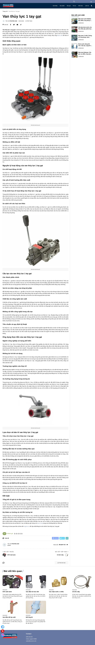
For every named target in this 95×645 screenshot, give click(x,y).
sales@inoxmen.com (31, 641)
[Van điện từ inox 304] (36, 581)
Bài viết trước (9, 551)
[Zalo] (2, 626)
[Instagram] (65, 544)
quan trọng (40, 523)
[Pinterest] (64, 544)
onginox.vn (27, 526)
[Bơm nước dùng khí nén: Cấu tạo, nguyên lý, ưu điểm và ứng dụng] (74, 46)
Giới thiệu (55, 5)
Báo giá (69, 5)
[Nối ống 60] (36, 607)
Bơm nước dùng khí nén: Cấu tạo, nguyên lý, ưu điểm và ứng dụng (85, 45)
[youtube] (67, 544)
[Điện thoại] (2, 631)
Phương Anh (13, 21)
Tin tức (74, 5)
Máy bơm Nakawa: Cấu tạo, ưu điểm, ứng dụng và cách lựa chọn (85, 54)
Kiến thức (80, 5)
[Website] (61, 544)
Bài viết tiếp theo (61, 551)
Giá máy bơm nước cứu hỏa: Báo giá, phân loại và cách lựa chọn (85, 29)
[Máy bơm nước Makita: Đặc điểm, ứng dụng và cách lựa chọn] (74, 21)
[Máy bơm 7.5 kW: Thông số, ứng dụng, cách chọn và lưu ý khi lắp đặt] (74, 38)
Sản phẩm (62, 5)
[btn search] (90, 2)
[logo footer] (13, 636)
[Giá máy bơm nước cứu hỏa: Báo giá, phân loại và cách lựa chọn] (74, 29)
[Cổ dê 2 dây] (82, 581)
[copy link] (20, 24)
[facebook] (59, 544)
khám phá (59, 35)
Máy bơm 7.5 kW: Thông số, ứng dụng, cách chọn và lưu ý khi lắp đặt (85, 37)
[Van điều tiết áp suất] (13, 607)
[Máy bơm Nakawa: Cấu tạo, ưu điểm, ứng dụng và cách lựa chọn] (74, 55)
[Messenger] (2, 635)
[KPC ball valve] (13, 581)
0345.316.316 (29, 636)
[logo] (8, 7)
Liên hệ (87, 5)
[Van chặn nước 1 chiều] (59, 581)
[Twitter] (62, 544)
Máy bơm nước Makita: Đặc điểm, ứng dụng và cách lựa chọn (84, 20)
